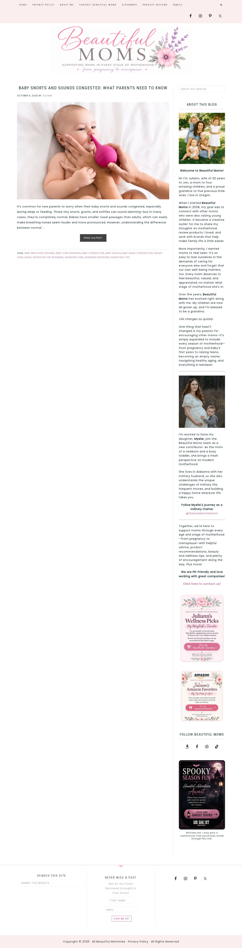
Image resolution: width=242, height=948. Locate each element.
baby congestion (93, 253)
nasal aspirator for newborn (44, 257)
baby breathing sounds (40, 253)
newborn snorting (97, 257)
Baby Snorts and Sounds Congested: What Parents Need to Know (93, 88)
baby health (113, 253)
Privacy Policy (138, 941)
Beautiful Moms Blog (121, 49)
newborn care (74, 257)
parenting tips (120, 257)
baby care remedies (68, 253)
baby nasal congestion (137, 253)
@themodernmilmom (202, 513)
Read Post (93, 237)
